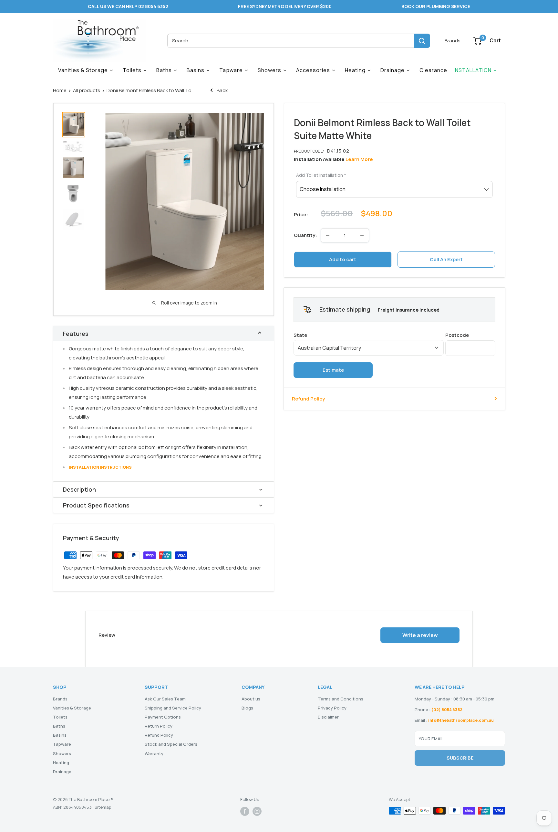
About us (251, 699)
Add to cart (342, 259)
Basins (60, 735)
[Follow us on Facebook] (244, 811)
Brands (452, 40)
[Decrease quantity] (328, 235)
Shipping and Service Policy (173, 708)
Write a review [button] (420, 635)
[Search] (422, 41)
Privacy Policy (332, 708)
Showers (62, 753)
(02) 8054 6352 (446, 709)
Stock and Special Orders (171, 744)
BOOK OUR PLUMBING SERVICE (435, 6)
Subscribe (460, 758)
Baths (59, 726)
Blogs (247, 708)
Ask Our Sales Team (165, 699)
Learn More (359, 159)
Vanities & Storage (72, 708)
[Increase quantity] (362, 235)
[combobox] (290, 41)
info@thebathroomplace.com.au (461, 720)
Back (222, 90)
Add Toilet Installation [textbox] (321, 175)
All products (86, 90)
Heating (61, 762)
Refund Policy (308, 398)
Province (369, 334)
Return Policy (158, 726)
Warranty (154, 753)
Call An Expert (446, 259)
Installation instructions (100, 467)
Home (60, 90)
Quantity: (305, 235)
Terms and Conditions (340, 699)
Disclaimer (328, 717)
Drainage (62, 771)
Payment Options (163, 717)
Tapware (62, 744)
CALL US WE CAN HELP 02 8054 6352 (128, 6)
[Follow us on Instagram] (257, 811)
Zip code (470, 334)
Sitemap (103, 807)
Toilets (60, 717)
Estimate (333, 369)
